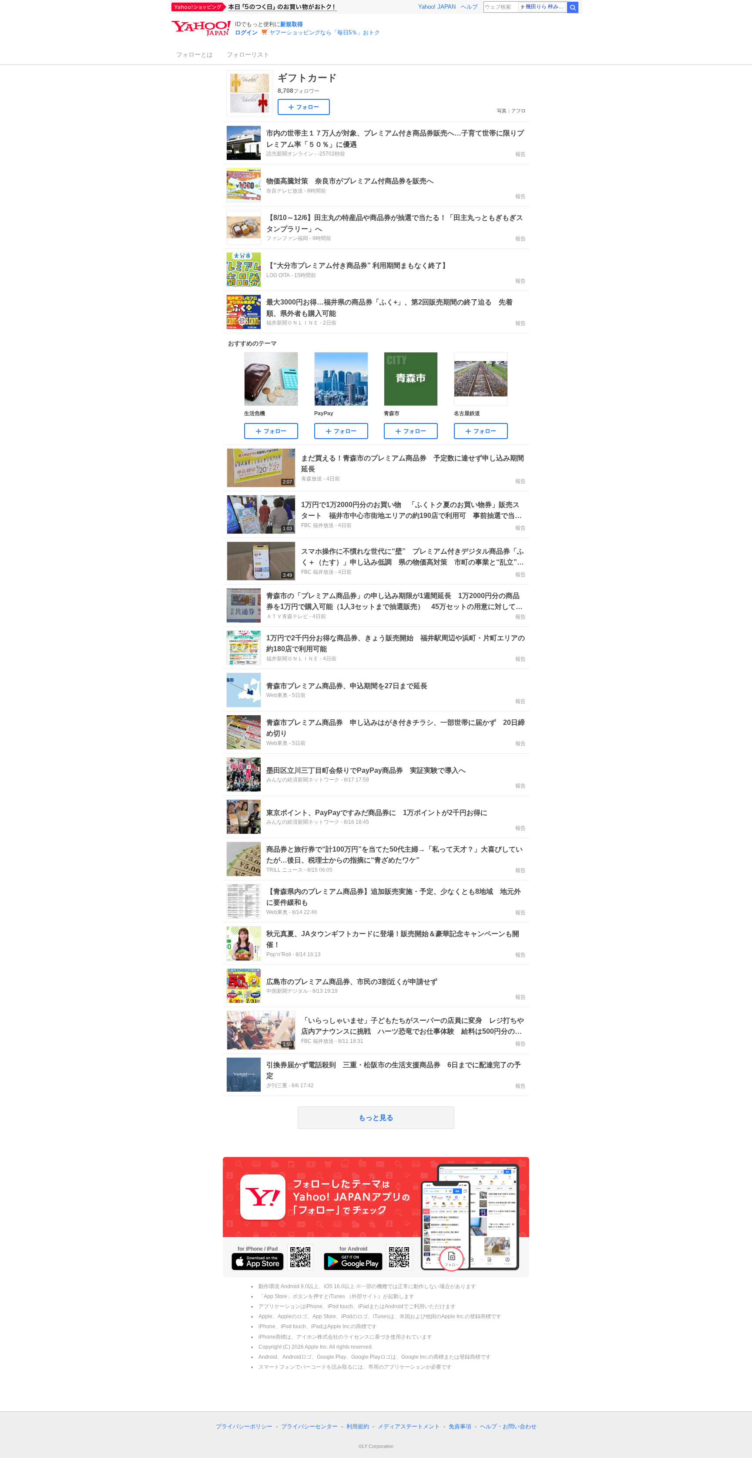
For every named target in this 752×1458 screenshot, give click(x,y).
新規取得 (291, 24)
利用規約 (357, 1426)
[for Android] (353, 1261)
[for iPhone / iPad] (258, 1261)
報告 (520, 154)
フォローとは (194, 54)
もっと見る (376, 1117)
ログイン (246, 32)
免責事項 (460, 1426)
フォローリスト (248, 54)
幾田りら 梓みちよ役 (546, 6)
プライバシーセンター (309, 1426)
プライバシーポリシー (244, 1426)
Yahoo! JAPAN (437, 6)
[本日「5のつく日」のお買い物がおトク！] (273, 7)
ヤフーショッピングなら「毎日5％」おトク (324, 32)
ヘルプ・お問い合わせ (508, 1426)
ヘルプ (469, 6)
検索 (572, 7)
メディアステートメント (409, 1426)
